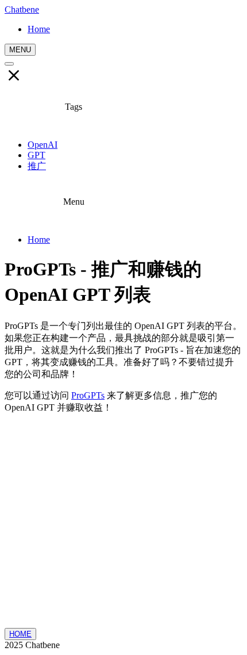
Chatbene (22, 9)
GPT (36, 155)
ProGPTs (88, 395)
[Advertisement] (123, 525)
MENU (20, 49)
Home (39, 239)
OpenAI (42, 145)
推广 (37, 166)
